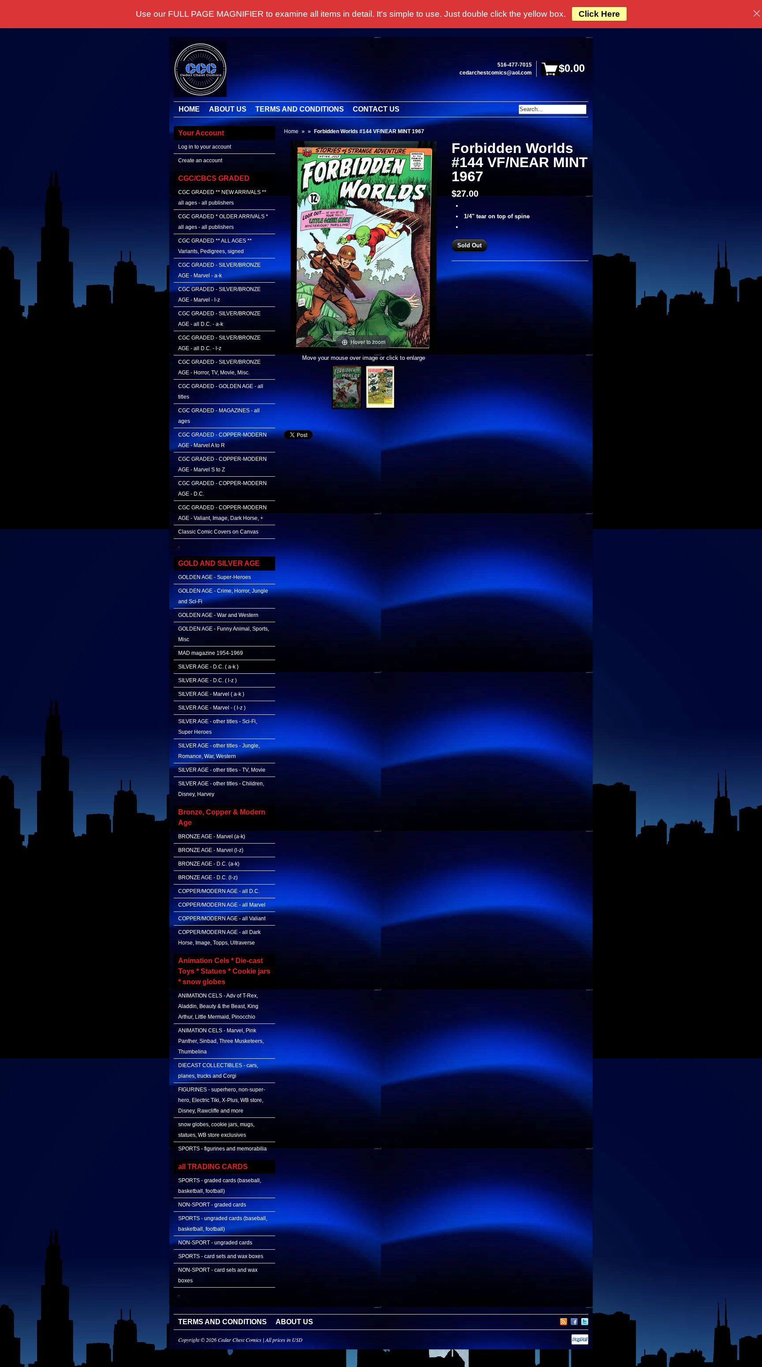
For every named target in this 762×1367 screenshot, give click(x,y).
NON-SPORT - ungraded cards (215, 1243)
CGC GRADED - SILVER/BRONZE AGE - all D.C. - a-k (219, 318)
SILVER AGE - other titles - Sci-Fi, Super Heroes (217, 726)
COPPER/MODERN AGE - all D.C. (219, 891)
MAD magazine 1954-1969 (210, 653)
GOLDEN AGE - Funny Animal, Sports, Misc (223, 634)
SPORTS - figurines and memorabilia (222, 1149)
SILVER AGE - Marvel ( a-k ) (211, 694)
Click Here (599, 14)
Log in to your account (204, 147)
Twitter (584, 1320)
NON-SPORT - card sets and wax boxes (218, 1275)
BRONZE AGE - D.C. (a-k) (208, 864)
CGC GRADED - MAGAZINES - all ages (219, 415)
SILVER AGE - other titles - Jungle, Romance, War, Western (219, 751)
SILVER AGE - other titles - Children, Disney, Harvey (221, 789)
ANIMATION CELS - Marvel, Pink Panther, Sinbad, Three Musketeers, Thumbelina (221, 1041)
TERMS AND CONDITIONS (222, 1322)
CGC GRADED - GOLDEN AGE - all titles (220, 391)
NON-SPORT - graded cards (212, 1205)
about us (294, 1322)
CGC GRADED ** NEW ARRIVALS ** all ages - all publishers (222, 197)
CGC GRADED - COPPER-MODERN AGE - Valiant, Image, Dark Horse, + (222, 512)
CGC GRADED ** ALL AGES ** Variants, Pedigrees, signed (215, 246)
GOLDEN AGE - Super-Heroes (214, 577)
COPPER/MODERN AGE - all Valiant (221, 918)
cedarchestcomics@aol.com (495, 73)
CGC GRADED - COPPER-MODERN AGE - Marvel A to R (222, 440)
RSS (563, 1320)
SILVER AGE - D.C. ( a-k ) (208, 667)
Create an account (200, 160)
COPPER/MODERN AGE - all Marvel (221, 905)
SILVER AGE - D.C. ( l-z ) (207, 680)
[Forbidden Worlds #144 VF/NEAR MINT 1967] (347, 387)
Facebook (574, 1320)
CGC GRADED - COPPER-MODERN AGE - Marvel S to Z (222, 464)
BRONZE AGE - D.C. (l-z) (208, 877)
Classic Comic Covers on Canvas (218, 532)
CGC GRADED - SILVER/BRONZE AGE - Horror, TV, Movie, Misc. (219, 367)
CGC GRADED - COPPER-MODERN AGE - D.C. (222, 488)
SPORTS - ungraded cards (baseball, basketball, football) (222, 1223)
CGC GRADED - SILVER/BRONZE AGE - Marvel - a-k (219, 270)
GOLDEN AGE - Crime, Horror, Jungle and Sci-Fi (223, 596)
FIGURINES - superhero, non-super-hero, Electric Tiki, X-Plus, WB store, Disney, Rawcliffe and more (221, 1100)
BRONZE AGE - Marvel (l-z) (210, 850)
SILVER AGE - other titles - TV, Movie (221, 770)
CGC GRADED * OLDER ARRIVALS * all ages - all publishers (223, 221)
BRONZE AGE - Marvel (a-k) (211, 836)
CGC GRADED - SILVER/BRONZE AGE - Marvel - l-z (219, 294)
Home (291, 131)
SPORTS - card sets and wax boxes (220, 1256)
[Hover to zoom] (364, 246)
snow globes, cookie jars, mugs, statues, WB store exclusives (216, 1129)
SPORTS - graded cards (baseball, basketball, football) (219, 1185)
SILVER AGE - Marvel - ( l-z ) (212, 708)
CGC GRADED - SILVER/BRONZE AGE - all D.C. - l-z (219, 343)
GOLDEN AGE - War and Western (218, 615)
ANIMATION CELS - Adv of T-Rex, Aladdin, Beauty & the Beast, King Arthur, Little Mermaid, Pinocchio (218, 1006)
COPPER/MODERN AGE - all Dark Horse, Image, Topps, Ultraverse (219, 937)
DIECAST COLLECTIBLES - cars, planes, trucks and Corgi (218, 1070)
